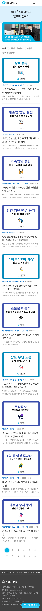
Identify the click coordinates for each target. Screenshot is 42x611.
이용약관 (26, 572)
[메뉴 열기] (38, 2)
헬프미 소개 (5, 572)
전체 (4, 48)
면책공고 (19, 572)
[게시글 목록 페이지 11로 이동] (35, 556)
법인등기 (11, 48)
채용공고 (12, 572)
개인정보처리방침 (35, 572)
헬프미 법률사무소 (10, 52)
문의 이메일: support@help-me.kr (12, 590)
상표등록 (28, 48)
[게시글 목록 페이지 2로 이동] (29, 556)
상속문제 (19, 48)
